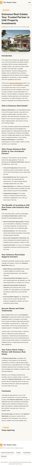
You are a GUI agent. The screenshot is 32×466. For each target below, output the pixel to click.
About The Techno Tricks (7, 452)
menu (29, 2)
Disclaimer (3, 456)
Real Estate (6, 10)
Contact (18, 452)
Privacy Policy (26, 452)
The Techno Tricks (9, 2)
